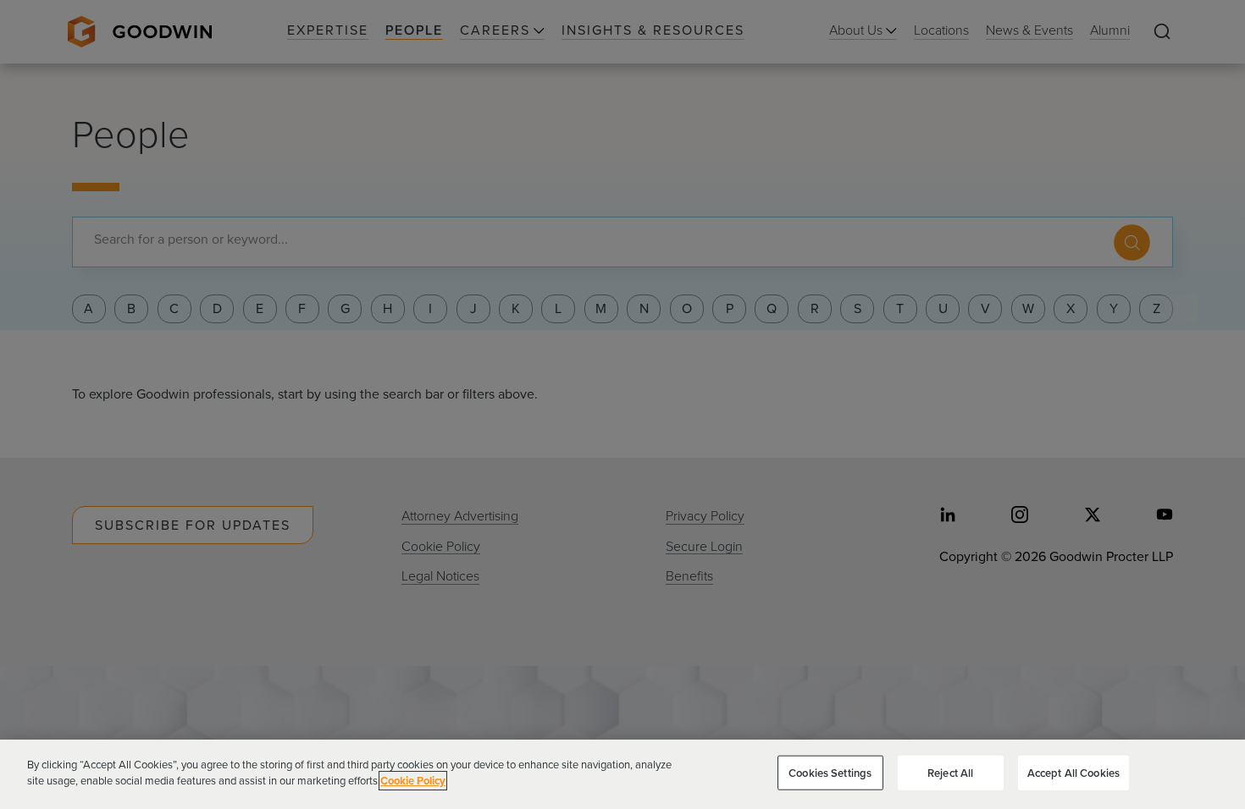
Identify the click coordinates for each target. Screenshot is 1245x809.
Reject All (950, 773)
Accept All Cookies (1073, 773)
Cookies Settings (830, 773)
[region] (622, 774)
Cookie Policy (412, 781)
